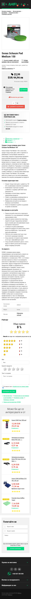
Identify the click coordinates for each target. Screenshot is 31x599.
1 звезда (5, 369)
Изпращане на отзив (9, 391)
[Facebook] (11, 569)
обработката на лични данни (20, 386)
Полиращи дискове (7, 14)
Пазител (24, 89)
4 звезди (18, 369)
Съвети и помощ (22, 120)
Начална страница (6, 11)
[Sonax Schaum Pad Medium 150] (15, 33)
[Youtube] (19, 569)
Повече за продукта (7, 68)
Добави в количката (16, 106)
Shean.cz (10, 594)
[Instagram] (15, 569)
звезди (9, 369)
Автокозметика (17, 11)
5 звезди (22, 369)
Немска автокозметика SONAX (12, 402)
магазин (8, 128)
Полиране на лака (13, 12)
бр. (17, 103)
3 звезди (13, 369)
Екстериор (4, 12)
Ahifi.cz (19, 593)
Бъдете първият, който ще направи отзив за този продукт (10, 61)
